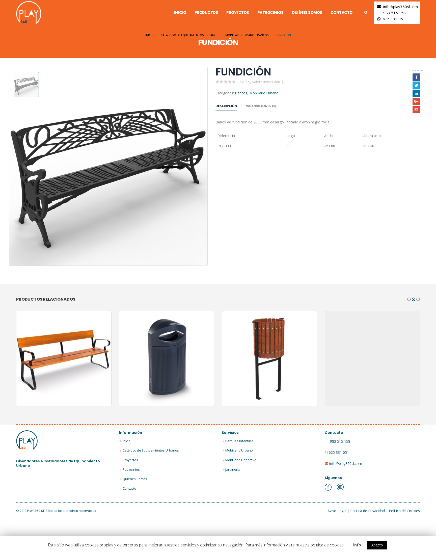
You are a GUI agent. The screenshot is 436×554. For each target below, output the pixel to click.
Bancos (241, 93)
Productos (206, 12)
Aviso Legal (337, 510)
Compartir (416, 70)
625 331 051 (394, 18)
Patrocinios (270, 12)
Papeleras (179, 353)
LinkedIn (416, 93)
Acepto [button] (377, 545)
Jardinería (232, 469)
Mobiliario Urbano (264, 93)
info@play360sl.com (400, 6)
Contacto (341, 12)
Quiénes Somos (307, 12)
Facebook (416, 77)
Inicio (180, 12)
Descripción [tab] (226, 105)
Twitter (416, 85)
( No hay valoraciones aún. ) (260, 82)
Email (416, 109)
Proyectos (237, 12)
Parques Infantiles (239, 441)
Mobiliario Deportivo (240, 460)
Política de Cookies (404, 510)
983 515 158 (394, 12)
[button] (409, 299)
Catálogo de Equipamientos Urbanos (151, 450)
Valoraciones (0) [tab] (261, 105)
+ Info (355, 545)
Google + (416, 101)
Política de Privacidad (367, 510)
